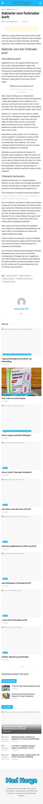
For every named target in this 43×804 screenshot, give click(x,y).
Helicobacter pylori (9, 281)
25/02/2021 (6, 586)
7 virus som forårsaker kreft (14, 620)
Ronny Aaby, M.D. (12, 21)
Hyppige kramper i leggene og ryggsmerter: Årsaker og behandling (25, 738)
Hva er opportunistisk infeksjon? (16, 435)
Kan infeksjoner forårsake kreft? (16, 583)
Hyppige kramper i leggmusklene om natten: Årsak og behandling (25, 756)
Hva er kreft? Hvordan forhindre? (17, 472)
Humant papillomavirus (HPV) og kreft (19, 546)
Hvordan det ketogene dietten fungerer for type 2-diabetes (23, 695)
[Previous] (19, 666)
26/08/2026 (7, 731)
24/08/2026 (15, 759)
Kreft (16, 9)
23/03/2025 (6, 364)
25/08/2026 (15, 741)
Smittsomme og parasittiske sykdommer (17, 354)
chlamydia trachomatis (24, 278)
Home (3, 9)
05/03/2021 (6, 475)
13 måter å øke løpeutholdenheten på (25, 686)
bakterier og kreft (8, 278)
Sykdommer (10, 9)
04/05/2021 (6, 438)
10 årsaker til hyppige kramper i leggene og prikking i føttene (23, 747)
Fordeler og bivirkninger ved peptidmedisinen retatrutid (14, 727)
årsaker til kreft (11, 275)
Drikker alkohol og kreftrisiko (15, 657)
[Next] (23, 666)
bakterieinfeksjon (25, 275)
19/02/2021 (6, 659)
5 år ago (14, 688)
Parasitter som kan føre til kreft (16, 509)
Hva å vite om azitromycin (13, 398)
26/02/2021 (24, 21)
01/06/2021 (6, 401)
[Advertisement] (21, 28)
